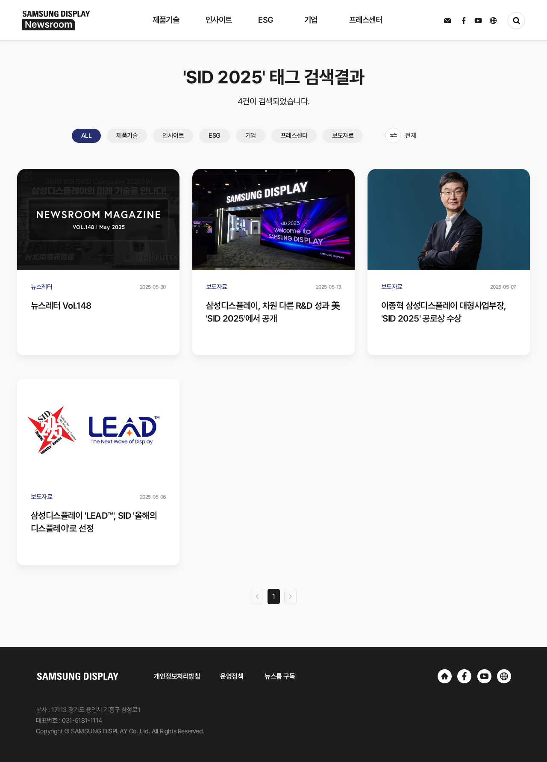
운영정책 (231, 676)
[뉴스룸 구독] (447, 21)
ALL (86, 135)
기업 (250, 135)
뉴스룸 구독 (280, 676)
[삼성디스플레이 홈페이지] (445, 676)
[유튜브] (484, 676)
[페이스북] (464, 676)
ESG (215, 135)
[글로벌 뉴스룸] (504, 676)
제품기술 (127, 135)
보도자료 (342, 135)
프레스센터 (294, 135)
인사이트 (173, 135)
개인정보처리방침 (177, 676)
